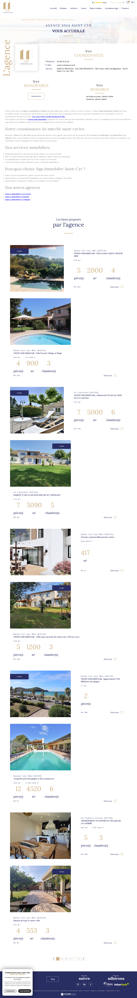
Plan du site (64, 990)
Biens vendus (96, 8)
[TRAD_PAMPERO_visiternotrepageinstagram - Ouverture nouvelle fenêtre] (78, 984)
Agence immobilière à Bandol (17, 197)
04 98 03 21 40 (63, 61)
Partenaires (86, 990)
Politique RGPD (110, 990)
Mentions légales (72, 990)
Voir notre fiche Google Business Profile (48, 117)
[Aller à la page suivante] (83, 958)
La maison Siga (111, 8)
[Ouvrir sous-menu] (120, 8)
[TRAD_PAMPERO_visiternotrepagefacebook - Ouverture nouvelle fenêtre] (90, 984)
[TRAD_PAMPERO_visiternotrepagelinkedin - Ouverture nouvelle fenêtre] (84, 984)
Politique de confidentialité (97, 990)
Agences (56, 19)
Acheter (74, 8)
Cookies (117, 990)
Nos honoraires (55, 990)
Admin (80, 990)
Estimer (63, 8)
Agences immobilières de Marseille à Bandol (36, 19)
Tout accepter (25, 991)
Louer (83, 8)
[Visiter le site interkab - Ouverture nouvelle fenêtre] (121, 984)
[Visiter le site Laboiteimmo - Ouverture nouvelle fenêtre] (68, 995)
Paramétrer (10, 991)
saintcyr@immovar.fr (66, 65)
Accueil (53, 8)
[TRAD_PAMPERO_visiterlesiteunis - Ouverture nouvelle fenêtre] (108, 984)
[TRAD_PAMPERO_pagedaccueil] (8, 13)
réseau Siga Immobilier (37, 119)
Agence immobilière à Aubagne (17, 199)
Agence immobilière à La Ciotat (18, 194)
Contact (125, 8)
